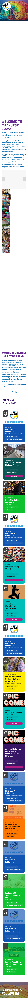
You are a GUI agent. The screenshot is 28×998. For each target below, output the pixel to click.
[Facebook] (12, 391)
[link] (14, 476)
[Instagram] (16, 391)
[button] (3, 179)
